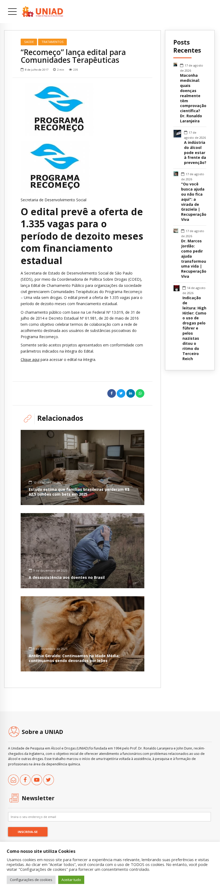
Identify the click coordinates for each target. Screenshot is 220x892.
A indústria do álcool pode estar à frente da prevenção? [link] (195, 152)
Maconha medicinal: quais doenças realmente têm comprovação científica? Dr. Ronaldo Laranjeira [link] (193, 98)
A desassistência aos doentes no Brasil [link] (67, 577)
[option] (82, 109)
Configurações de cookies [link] (31, 879)
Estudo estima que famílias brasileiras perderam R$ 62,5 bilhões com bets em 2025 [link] (79, 492)
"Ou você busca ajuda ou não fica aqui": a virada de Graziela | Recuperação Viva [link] (193, 202)
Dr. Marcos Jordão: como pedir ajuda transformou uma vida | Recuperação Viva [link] (193, 259)
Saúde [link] (29, 42)
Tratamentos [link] (53, 42)
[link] (42, 11)
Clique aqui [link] (30, 359)
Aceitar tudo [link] (71, 879)
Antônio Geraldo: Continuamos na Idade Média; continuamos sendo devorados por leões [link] (74, 658)
